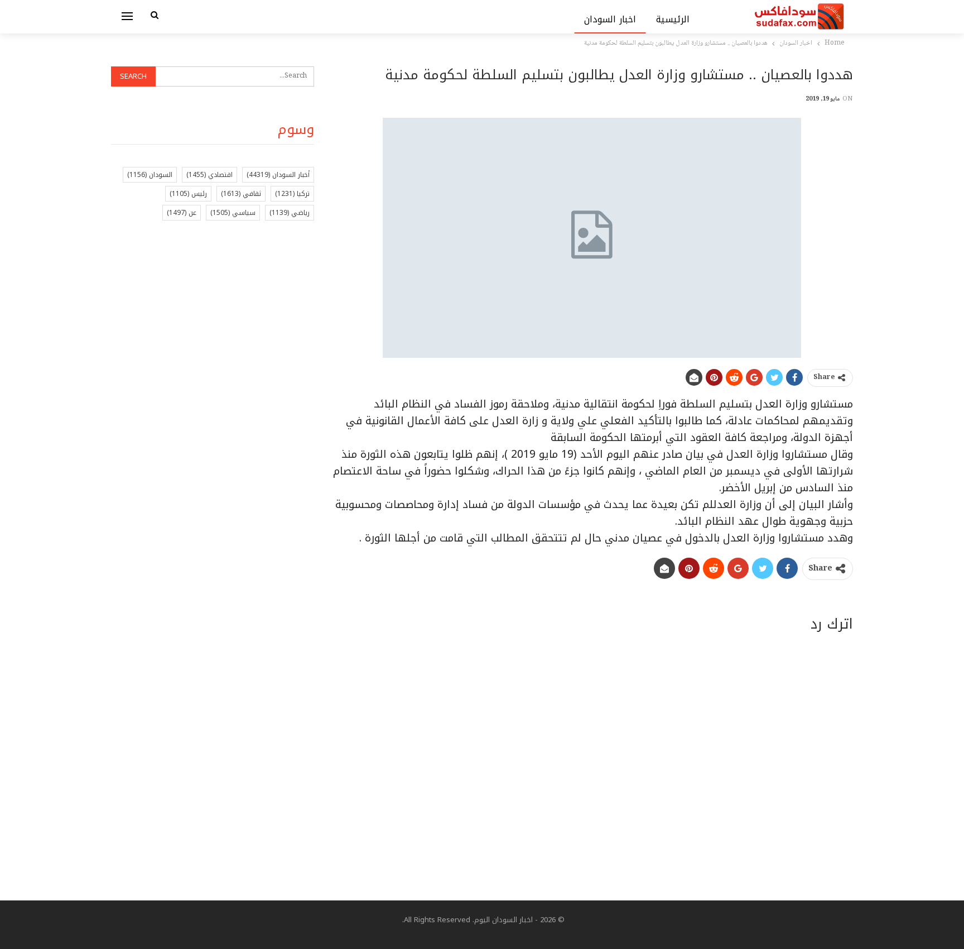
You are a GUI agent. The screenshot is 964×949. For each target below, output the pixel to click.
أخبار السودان (278, 175)
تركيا (292, 194)
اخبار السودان (610, 19)
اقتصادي (209, 175)
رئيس (188, 194)
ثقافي (241, 194)
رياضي (289, 213)
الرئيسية (673, 19)
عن (181, 213)
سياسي (233, 213)
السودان (149, 175)
